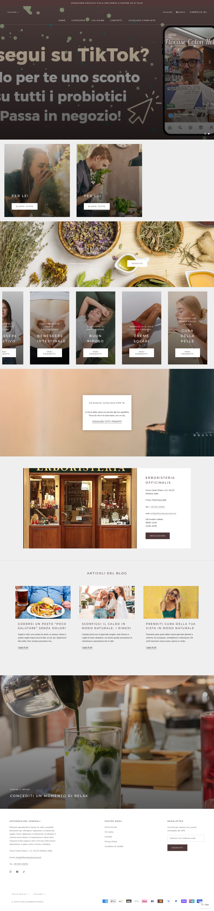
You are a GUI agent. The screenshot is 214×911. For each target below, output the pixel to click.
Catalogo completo (142, 20)
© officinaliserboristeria (28, 902)
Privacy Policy (111, 841)
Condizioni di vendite (114, 846)
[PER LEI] (37, 180)
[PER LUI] (109, 180)
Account (168, 12)
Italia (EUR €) (19, 894)
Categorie (78, 20)
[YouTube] (17, 871)
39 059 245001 (158, 507)
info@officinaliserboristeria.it (163, 513)
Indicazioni (158, 536)
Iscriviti (137, 263)
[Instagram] (10, 871)
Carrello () (198, 12)
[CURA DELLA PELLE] (89, 328)
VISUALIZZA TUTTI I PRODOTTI (107, 421)
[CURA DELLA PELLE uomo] (135, 328)
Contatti (116, 20)
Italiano (12, 12)
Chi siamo (98, 20)
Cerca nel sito (111, 827)
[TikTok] (24, 871)
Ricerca (181, 12)
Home (62, 20)
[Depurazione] (181, 328)
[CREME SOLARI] (43, 328)
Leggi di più (23, 647)
